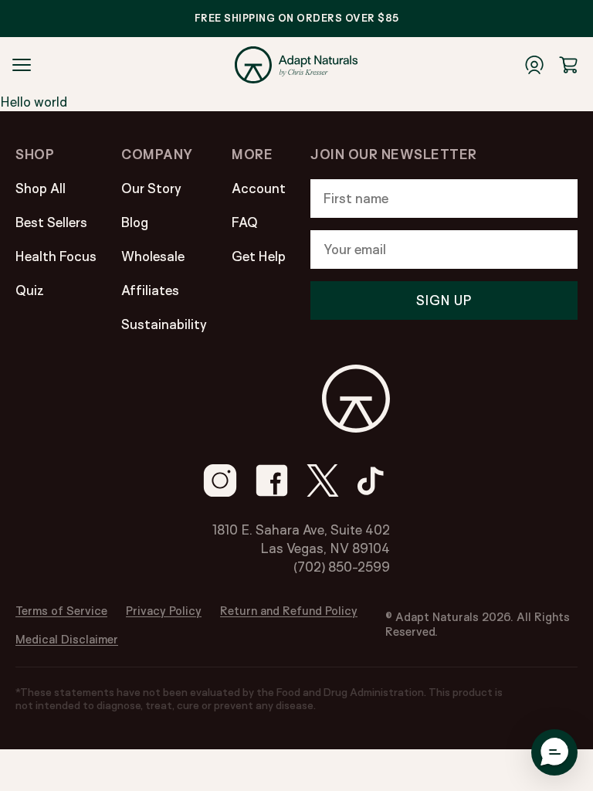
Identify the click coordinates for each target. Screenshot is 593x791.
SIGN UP (444, 300)
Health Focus (56, 256)
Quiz (29, 290)
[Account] (534, 65)
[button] (554, 752)
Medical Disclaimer (66, 639)
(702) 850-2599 (341, 566)
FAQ (245, 222)
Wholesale (153, 256)
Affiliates (150, 290)
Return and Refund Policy (288, 610)
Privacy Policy (164, 610)
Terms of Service (61, 610)
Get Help (259, 256)
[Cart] (568, 65)
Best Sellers (51, 222)
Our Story (151, 188)
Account (259, 188)
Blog (134, 222)
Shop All (40, 188)
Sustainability (164, 324)
